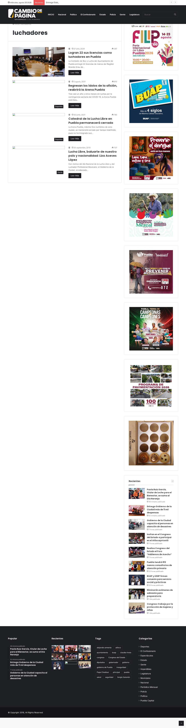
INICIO (51, 14)
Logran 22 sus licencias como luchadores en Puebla (90, 55)
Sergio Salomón (123, 677)
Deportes (145, 646)
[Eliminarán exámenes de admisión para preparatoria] (137, 594)
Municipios (145, 678)
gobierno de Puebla (104, 667)
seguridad (109, 677)
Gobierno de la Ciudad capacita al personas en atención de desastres (160, 523)
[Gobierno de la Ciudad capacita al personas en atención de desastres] (137, 524)
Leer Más (75, 72)
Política (73, 14)
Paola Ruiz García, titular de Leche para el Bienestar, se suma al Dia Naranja (159, 494)
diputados (101, 662)
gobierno (125, 662)
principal (116, 672)
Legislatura (134, 14)
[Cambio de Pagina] (25, 14)
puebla (126, 672)
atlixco (118, 647)
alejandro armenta (104, 647)
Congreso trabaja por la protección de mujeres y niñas (160, 607)
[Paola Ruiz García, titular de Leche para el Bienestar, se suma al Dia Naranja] (137, 493)
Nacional (62, 14)
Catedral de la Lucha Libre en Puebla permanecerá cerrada (90, 121)
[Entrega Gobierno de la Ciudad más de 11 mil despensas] (137, 510)
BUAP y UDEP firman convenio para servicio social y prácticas (159, 579)
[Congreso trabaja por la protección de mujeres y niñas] (137, 608)
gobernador (113, 662)
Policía (113, 14)
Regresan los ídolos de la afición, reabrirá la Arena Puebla (92, 88)
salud (99, 677)
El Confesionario (88, 14)
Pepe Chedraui (103, 672)
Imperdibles (146, 669)
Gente (122, 14)
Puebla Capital (147, 700)
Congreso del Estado (116, 657)
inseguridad (121, 667)
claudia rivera (125, 652)
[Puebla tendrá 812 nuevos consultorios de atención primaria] (137, 566)
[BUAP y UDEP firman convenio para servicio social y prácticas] (137, 580)
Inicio (16, 24)
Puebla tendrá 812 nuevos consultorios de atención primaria (159, 565)
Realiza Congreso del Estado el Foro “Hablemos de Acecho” (159, 551)
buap (114, 652)
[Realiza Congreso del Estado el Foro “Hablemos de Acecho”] (137, 552)
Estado (103, 14)
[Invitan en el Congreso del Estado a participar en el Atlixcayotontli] (137, 538)
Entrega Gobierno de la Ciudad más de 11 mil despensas (71, 2)
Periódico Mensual (149, 687)
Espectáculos (147, 655)
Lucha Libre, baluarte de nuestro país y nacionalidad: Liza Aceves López (92, 156)
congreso (100, 657)
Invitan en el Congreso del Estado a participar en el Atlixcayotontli (159, 537)
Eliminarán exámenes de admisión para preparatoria (160, 593)
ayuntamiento (102, 652)
